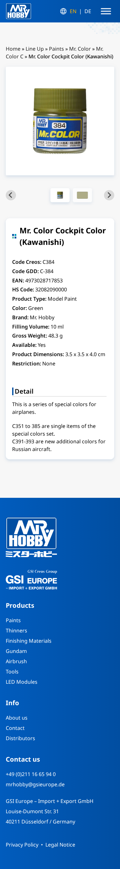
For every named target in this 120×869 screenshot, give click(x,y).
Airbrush (16, 661)
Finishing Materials (29, 640)
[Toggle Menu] (106, 11)
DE (87, 11)
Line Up (35, 48)
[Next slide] (109, 195)
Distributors (20, 738)
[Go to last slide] (11, 195)
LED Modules (21, 681)
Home (13, 48)
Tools (12, 671)
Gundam (16, 651)
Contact (15, 727)
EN (73, 11)
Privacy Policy (22, 844)
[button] (60, 195)
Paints (56, 48)
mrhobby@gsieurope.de (35, 784)
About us (17, 717)
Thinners (16, 630)
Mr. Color (80, 48)
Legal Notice (60, 844)
